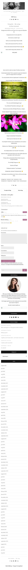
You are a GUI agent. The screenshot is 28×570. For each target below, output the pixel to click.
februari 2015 (4, 456)
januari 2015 (3, 459)
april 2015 (3, 450)
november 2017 (4, 386)
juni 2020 (3, 371)
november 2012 (4, 535)
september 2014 (4, 471)
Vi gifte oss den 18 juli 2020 (6, 342)
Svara (24, 212)
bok (12, 179)
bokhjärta (16, 179)
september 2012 (4, 541)
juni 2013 (3, 515)
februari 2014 (4, 491)
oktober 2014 (4, 468)
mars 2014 (3, 488)
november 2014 (4, 465)
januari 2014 (3, 494)
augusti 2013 (3, 509)
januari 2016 (3, 424)
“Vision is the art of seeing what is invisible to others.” (12, 205)
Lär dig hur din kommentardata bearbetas (14, 264)
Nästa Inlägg (20, 190)
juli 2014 (3, 476)
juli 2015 (3, 441)
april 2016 (3, 415)
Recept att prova (4, 199)
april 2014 (3, 485)
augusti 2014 (3, 474)
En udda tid (3, 347)
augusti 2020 (3, 365)
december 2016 (4, 406)
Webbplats (3, 255)
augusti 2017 (3, 392)
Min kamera (11, 558)
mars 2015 (3, 453)
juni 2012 (3, 550)
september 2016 (4, 409)
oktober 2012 (4, 538)
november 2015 (4, 430)
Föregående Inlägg (7, 190)
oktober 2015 (4, 433)
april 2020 (3, 377)
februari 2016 (4, 421)
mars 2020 (3, 380)
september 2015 (4, 435)
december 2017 (4, 383)
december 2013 (4, 497)
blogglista (3, 179)
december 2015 (4, 427)
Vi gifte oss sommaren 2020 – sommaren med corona (12, 337)
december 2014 (4, 462)
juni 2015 (3, 444)
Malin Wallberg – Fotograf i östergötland (14, 566)
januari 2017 (3, 403)
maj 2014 (3, 482)
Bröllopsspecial (4, 332)
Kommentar (3, 232)
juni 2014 (3, 479)
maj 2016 (3, 412)
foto (20, 179)
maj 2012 (3, 553)
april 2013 (3, 520)
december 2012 (4, 532)
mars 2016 (3, 418)
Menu (15, 16)
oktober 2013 (4, 503)
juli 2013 (3, 512)
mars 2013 (3, 523)
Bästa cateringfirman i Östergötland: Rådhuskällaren (12, 327)
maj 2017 (3, 397)
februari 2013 (4, 526)
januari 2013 (3, 529)
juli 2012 (3, 547)
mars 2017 (3, 400)
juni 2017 (3, 394)
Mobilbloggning (4, 202)
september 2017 (4, 389)
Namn (2, 245)
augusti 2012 (3, 544)
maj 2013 (3, 517)
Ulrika (2, 212)
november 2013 (4, 500)
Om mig (18, 558)
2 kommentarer (19, 28)
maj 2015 (3, 447)
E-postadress (4, 250)
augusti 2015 (3, 438)
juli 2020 (3, 368)
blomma (9, 179)
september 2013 (4, 506)
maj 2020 (3, 374)
